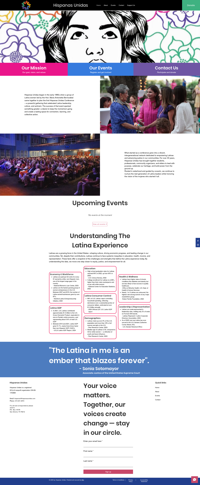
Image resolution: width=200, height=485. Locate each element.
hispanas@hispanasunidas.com (24, 398)
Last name (88, 461)
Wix (83, 480)
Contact (157, 400)
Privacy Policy (130, 480)
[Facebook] (198, 241)
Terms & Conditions (118, 480)
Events (157, 396)
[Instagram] (198, 245)
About (157, 391)
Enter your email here (92, 441)
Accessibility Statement (144, 480)
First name (88, 451)
